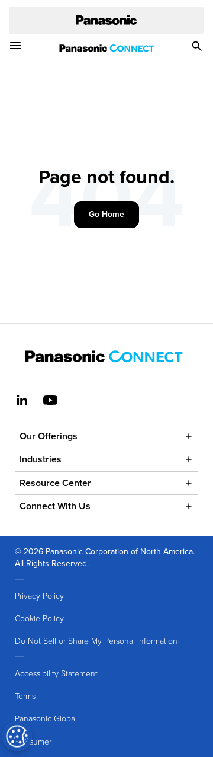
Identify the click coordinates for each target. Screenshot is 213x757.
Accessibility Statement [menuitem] (56, 673)
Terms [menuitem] (25, 695)
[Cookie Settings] (17, 736)
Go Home (106, 214)
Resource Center (55, 483)
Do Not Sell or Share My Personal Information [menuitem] (96, 640)
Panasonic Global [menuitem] (46, 718)
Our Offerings (49, 436)
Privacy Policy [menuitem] (39, 595)
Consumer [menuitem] (33, 741)
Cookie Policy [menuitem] (39, 618)
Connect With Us (55, 506)
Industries (41, 459)
